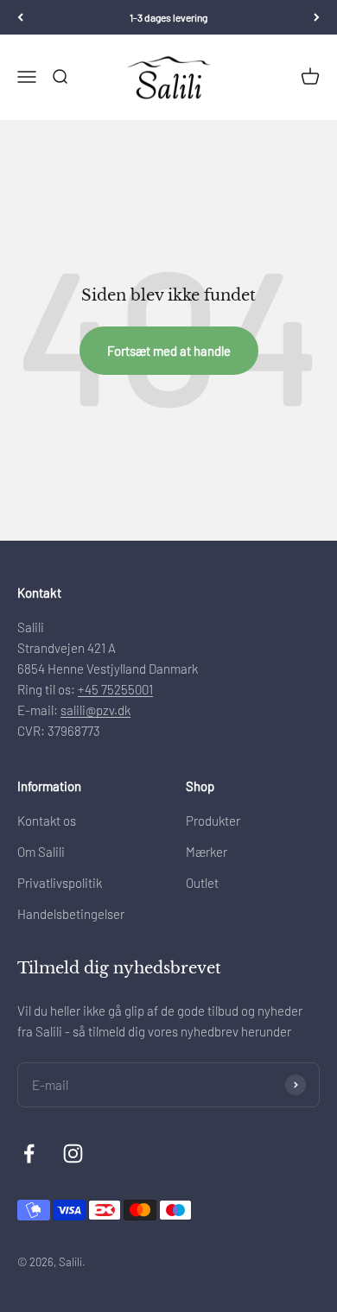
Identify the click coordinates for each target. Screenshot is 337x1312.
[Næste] (317, 17)
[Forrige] (20, 17)
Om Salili (41, 851)
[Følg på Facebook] (29, 1153)
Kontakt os (46, 820)
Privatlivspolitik (59, 883)
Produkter (213, 820)
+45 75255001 (115, 689)
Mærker (206, 851)
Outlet (202, 883)
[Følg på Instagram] (73, 1153)
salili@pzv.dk (95, 710)
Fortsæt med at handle (169, 350)
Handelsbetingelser (70, 914)
